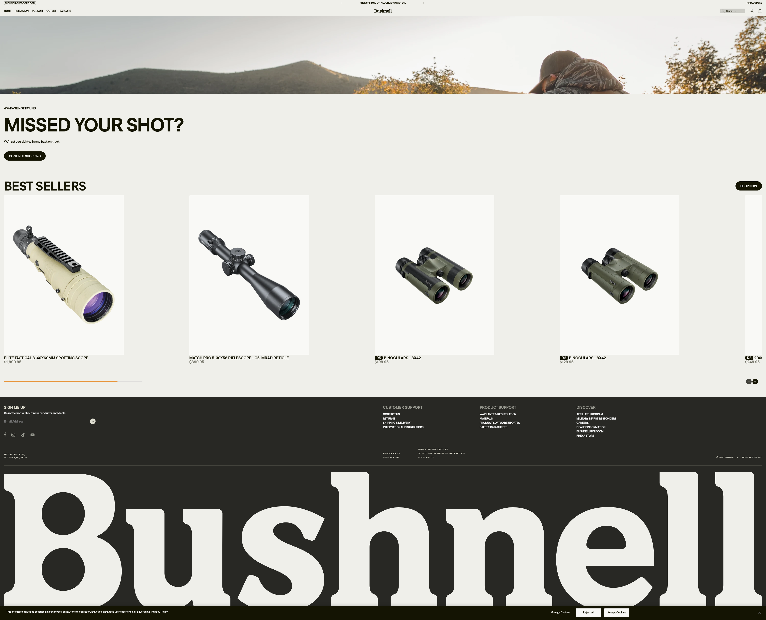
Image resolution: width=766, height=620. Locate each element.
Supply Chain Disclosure (433, 449)
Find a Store (754, 2)
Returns (389, 418)
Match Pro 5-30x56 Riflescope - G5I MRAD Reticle (239, 357)
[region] (383, 613)
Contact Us (391, 414)
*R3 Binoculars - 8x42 (583, 357)
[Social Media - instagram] (13, 434)
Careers (582, 422)
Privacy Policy (391, 453)
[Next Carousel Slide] (755, 381)
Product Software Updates (500, 422)
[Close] (759, 612)
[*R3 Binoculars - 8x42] (619, 275)
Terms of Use (391, 457)
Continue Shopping (25, 156)
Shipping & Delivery (397, 422)
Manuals (486, 418)
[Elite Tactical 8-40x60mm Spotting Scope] (64, 275)
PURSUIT (37, 10)
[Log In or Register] (752, 11)
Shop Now (748, 186)
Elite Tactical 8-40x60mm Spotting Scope (46, 357)
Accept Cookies (616, 612)
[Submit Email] (93, 421)
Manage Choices (560, 612)
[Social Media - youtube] (32, 434)
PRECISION (22, 10)
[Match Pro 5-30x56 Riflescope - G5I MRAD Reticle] (249, 275)
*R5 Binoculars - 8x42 (398, 357)
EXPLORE (65, 10)
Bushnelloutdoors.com (20, 3)
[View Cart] (760, 11)
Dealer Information (591, 427)
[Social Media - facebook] (5, 434)
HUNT (8, 10)
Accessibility (426, 457)
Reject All (588, 612)
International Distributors (403, 427)
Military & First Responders (596, 418)
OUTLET (51, 10)
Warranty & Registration (498, 414)
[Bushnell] (383, 11)
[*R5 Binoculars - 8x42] (434, 275)
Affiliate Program (589, 414)
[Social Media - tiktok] (23, 434)
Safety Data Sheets (493, 427)
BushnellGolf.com (590, 431)
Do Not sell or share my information (441, 453)
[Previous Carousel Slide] (749, 381)
